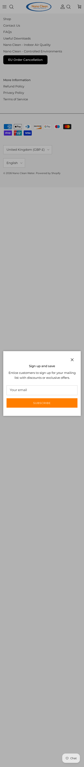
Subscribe (42, 403)
